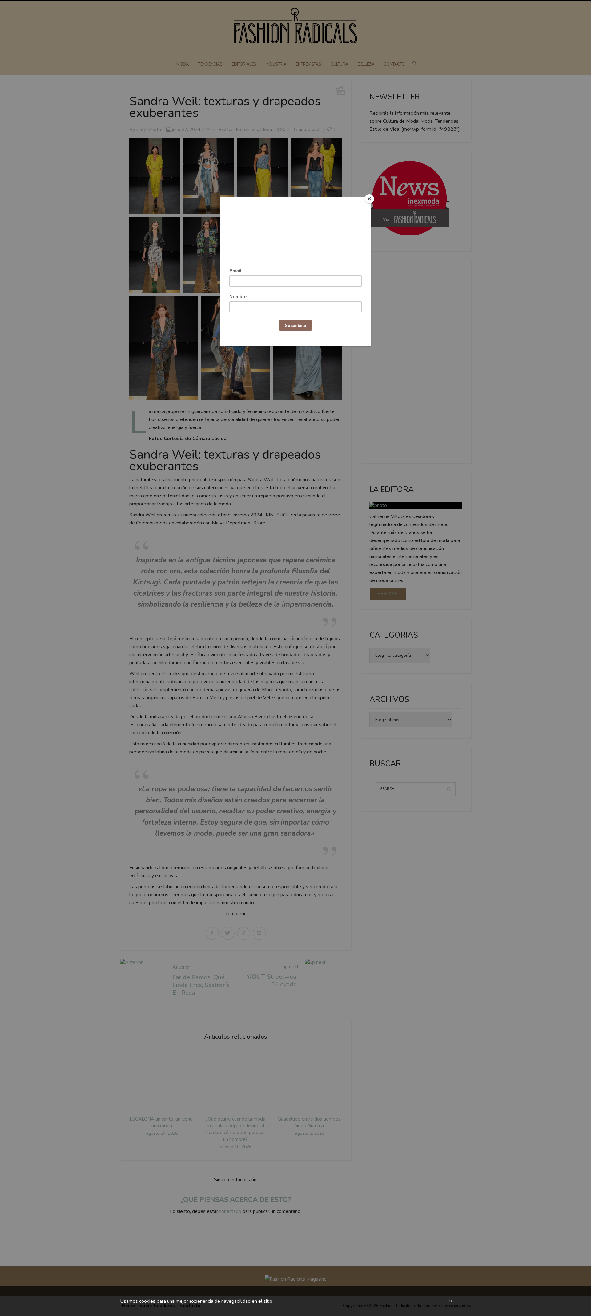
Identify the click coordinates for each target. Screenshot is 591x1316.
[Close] (369, 198)
